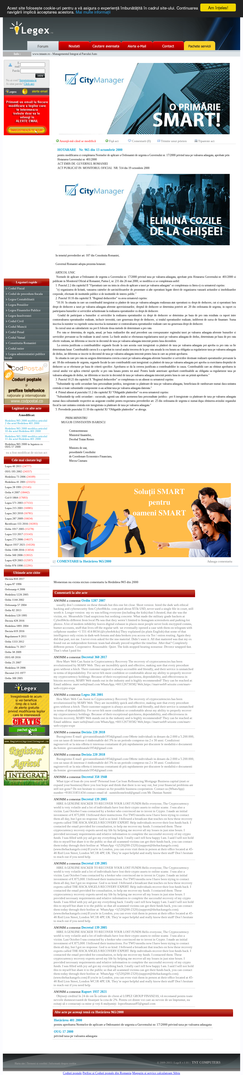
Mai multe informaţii (93, 12)
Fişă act (114, 141)
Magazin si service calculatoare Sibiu (156, 1073)
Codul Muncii (17, 326)
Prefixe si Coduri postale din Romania (107, 1073)
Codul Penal (16, 332)
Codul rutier (16, 348)
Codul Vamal (16, 337)
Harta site (20, 1063)
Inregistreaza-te (28, 80)
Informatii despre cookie (62, 1063)
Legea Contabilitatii (21, 299)
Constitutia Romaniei (22, 343)
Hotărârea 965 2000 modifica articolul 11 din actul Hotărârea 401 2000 (26, 437)
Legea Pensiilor (18, 305)
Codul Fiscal (16, 288)
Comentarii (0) (141, 141)
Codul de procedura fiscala (25, 294)
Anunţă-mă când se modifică (77, 141)
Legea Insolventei (19, 315)
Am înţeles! (218, 7)
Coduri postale (72, 1073)
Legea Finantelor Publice (24, 310)
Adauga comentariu (219, 561)
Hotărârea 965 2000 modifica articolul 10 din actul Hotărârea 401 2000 (26, 429)
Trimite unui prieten (174, 141)
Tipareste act (206, 141)
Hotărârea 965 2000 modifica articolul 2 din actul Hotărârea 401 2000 (26, 422)
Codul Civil (16, 321)
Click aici (29, 84)
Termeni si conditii (37, 1063)
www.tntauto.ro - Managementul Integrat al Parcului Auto (65, 54)
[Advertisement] (27, 207)
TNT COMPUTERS (205, 1062)
